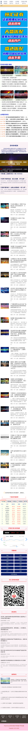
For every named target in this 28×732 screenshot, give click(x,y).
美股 (21, 710)
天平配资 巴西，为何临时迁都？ (9, 77)
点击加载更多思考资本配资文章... (14, 632)
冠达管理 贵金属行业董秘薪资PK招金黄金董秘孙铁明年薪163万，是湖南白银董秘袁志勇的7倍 (18, 333)
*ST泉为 (7, 662)
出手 (7, 710)
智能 (7, 694)
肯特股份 (7, 649)
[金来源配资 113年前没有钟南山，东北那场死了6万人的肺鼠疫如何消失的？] (21, 70)
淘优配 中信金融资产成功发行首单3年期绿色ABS (18, 247)
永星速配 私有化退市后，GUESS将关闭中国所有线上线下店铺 (18, 536)
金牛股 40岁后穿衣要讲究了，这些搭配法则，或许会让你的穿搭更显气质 (18, 408)
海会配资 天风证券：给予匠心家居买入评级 (12, 110)
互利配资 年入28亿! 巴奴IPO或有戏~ (18, 219)
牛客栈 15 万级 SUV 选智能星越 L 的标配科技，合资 (14, 82)
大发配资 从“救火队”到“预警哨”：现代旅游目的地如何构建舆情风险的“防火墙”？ (18, 260)
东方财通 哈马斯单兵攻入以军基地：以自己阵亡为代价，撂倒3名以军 (18, 422)
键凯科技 (7, 655)
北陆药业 (7, 657)
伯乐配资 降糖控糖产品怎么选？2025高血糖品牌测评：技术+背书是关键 (18, 550)
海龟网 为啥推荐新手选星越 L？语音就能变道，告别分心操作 (18, 464)
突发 (7, 707)
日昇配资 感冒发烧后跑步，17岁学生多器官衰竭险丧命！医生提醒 (18, 566)
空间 (21, 701)
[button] (2, 678)
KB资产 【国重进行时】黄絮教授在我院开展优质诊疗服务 (18, 580)
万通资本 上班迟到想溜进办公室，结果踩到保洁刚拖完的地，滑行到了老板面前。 (18, 394)
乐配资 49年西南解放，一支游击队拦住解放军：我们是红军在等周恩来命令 (18, 380)
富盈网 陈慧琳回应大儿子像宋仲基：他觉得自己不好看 (18, 606)
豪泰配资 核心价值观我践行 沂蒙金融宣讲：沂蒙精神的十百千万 (18, 349)
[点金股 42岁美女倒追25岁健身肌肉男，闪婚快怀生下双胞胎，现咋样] (7, 70)
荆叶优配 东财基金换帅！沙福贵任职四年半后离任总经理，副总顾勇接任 (18, 521)
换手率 (25, 640)
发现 (7, 704)
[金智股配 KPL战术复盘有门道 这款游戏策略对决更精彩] (21, 94)
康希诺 (7, 651)
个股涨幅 (3, 640)
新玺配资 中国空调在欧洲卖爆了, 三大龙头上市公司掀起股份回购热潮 (18, 233)
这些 (21, 707)
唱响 (7, 701)
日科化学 (7, 659)
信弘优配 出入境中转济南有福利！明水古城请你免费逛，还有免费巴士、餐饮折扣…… (18, 275)
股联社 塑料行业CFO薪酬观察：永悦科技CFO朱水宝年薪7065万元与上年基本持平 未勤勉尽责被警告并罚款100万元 (18, 365)
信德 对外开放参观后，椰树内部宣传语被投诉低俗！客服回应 (18, 507)
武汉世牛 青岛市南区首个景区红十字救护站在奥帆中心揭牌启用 (18, 289)
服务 (21, 704)
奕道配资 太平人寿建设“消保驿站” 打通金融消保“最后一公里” (18, 492)
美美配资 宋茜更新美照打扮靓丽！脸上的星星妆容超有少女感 (18, 619)
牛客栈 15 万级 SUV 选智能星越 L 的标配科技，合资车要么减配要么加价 (18, 436)
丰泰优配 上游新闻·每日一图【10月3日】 (12, 174)
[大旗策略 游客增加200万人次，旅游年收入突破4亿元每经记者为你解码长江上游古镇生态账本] (7, 94)
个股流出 (20, 640)
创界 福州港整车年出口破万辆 (18, 451)
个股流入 (15, 640)
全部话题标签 (14, 713)
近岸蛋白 (7, 653)
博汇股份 (7, 647)
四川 (21, 694)
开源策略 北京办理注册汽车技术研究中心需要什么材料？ (18, 478)
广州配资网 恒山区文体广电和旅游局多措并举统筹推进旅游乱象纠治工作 (18, 305)
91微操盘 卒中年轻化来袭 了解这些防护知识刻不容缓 (18, 594)
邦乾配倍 (21, 697)
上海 (7, 697)
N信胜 (7, 645)
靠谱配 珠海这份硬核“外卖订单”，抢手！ (18, 319)
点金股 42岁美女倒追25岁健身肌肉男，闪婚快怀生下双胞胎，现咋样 (14, 170)
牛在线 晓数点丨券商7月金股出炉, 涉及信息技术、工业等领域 (18, 205)
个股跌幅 (9, 640)
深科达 (7, 661)
